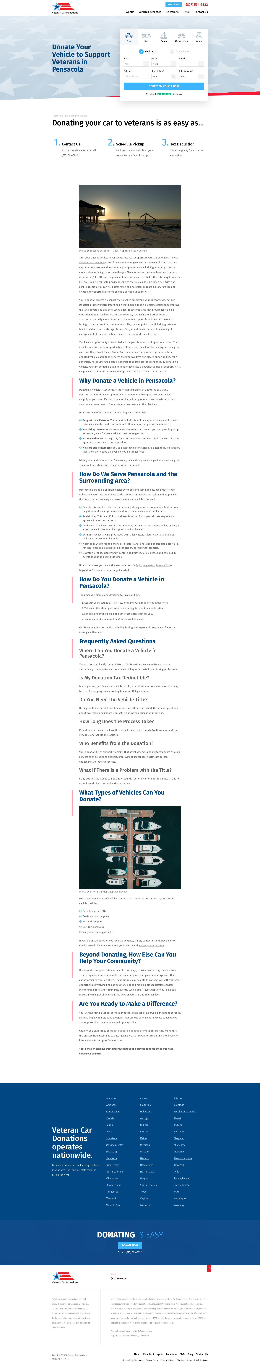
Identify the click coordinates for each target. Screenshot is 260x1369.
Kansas (144, 1131)
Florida (110, 1118)
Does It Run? (157, 71)
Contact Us (201, 12)
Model (182, 58)
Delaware (145, 1111)
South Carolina (148, 1185)
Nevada (144, 1158)
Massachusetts (114, 1145)
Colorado (179, 1104)
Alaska (144, 1098)
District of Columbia (185, 1111)
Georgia (144, 1118)
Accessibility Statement (133, 1360)
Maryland (179, 1138)
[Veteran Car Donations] (65, 8)
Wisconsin (145, 1205)
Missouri (144, 1151)
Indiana (178, 1125)
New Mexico (146, 1165)
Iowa (109, 1131)
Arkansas (111, 1104)
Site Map (181, 1360)
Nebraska (111, 1158)
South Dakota (182, 1185)
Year (126, 58)
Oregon (144, 1178)
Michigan (145, 1145)
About (130, 12)
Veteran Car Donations (92, 262)
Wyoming (179, 1205)
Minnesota (180, 1145)
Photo (82, 250)
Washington (180, 1198)
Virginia (144, 1198)
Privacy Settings (167, 1360)
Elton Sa (95, 891)
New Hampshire (183, 1158)
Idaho (109, 1125)
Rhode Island (113, 1185)
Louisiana (111, 1138)
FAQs (186, 12)
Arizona (178, 1098)
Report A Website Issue (197, 1360)
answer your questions (151, 945)
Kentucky (179, 1131)
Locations (172, 12)
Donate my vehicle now (164, 86)
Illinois (144, 1125)
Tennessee (112, 1191)
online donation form (156, 602)
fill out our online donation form (128, 1030)
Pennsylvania (181, 1178)
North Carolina (114, 1171)
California (145, 1104)
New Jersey (112, 1165)
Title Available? (186, 71)
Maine (143, 1138)
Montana (179, 1151)
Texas (143, 1191)
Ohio (176, 1171)
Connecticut (113, 1111)
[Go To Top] (209, 1268)
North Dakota (148, 1171)
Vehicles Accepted (150, 12)
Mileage (128, 71)
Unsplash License (118, 891)
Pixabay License (138, 250)
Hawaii (177, 1118)
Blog (190, 1354)
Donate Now (174, 4)
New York (179, 1165)
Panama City (163, 565)
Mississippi (112, 1151)
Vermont (111, 1198)
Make (154, 58)
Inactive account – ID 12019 (105, 250)
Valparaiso (148, 565)
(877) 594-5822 (197, 4)
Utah (176, 1191)
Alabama (111, 1098)
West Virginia (113, 1205)
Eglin (138, 565)
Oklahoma (112, 1178)
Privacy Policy (152, 1360)
